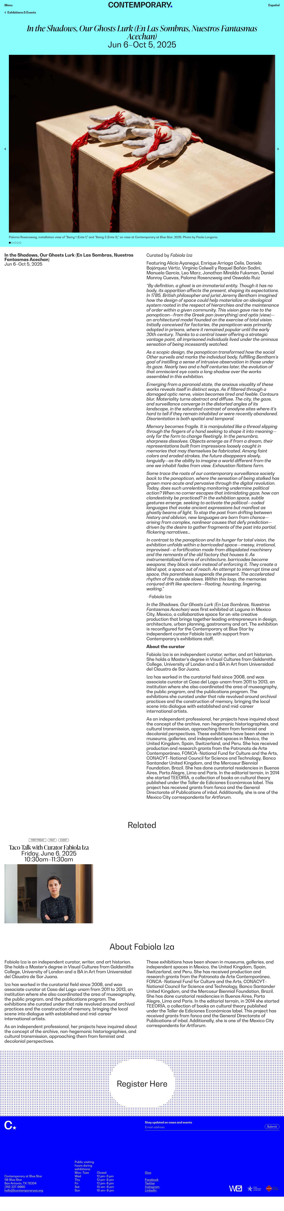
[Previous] (6, 149)
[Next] (277, 149)
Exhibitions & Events (21, 12)
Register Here (142, 1083)
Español (274, 5)
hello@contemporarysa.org (23, 1190)
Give (148, 1172)
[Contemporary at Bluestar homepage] (140, 6)
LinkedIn (151, 1190)
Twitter (150, 1183)
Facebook (152, 1180)
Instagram (152, 1187)
